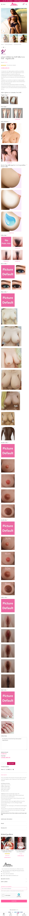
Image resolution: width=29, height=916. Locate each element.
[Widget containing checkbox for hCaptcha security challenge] (11, 895)
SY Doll (5, 62)
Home (2, 44)
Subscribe (14, 901)
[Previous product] (2, 47)
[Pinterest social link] (10, 769)
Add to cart (11, 763)
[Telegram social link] (13, 769)
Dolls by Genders (8, 44)
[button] (2, 21)
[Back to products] (3, 47)
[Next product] (5, 47)
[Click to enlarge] (3, 31)
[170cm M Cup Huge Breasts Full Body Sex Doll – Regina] (7, 843)
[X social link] (6, 769)
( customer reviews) (11, 65)
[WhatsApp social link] (11, 769)
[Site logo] (14, 4)
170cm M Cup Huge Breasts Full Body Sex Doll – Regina (7, 852)
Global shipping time (19, 1)
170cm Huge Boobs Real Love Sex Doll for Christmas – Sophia (20, 852)
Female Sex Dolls (17, 44)
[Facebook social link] (5, 769)
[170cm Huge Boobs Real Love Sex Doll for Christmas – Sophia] (20, 843)
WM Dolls (7, 855)
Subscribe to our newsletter (6, 886)
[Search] (26, 4)
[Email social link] (8, 769)
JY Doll (20, 853)
